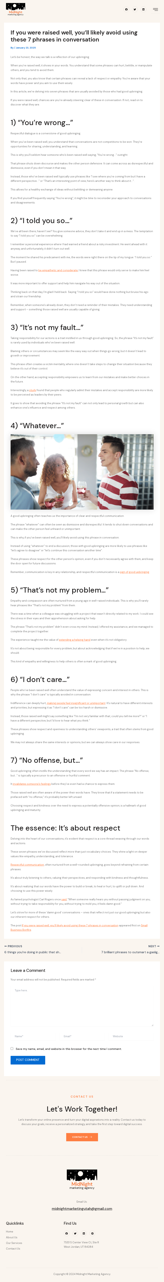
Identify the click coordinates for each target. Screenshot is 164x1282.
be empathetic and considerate (58, 270)
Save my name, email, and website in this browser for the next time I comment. (69, 1049)
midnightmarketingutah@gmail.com (82, 1208)
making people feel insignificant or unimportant (76, 703)
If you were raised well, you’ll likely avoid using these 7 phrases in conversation (70, 925)
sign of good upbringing (134, 572)
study (32, 390)
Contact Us (13, 1248)
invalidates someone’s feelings (32, 784)
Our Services (14, 1243)
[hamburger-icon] (155, 10)
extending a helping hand (74, 640)
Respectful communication (27, 864)
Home (9, 1231)
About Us (11, 1237)
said (64, 899)
